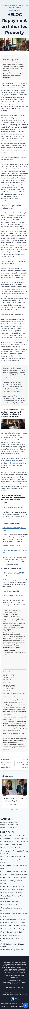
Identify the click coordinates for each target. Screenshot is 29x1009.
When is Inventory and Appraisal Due (12, 919)
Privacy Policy (5, 1006)
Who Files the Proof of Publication (11, 845)
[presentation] (14, 787)
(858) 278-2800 (7, 690)
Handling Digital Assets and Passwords (22, 763)
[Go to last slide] (4, 794)
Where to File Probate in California (12, 886)
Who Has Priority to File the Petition (12, 835)
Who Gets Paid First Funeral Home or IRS (14, 838)
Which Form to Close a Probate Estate (13, 857)
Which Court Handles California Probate (13, 871)
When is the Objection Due (9, 905)
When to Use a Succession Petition (12, 889)
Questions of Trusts (7, 825)
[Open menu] (27, 1)
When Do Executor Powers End (11, 932)
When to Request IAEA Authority (11, 893)
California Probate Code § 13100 (13, 595)
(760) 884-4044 (7, 679)
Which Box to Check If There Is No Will (13, 874)
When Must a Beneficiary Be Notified (12, 922)
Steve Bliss (9, 804)
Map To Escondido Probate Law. (14, 987)
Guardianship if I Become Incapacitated (6, 763)
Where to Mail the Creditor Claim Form (13, 877)
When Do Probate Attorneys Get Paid (13, 926)
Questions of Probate (7, 822)
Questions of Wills (14, 10)
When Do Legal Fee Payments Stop (12, 929)
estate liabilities (6, 465)
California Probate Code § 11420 (13, 507)
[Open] (25, 1005)
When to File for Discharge (9, 902)
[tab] (11, 809)
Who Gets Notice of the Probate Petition (14, 841)
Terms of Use (13, 1006)
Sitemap (21, 1006)
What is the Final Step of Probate (11, 950)
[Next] (24, 794)
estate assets (13, 461)
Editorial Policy (14, 1008)
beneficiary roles (6, 463)
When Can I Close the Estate (10, 935)
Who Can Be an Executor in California (13, 848)
